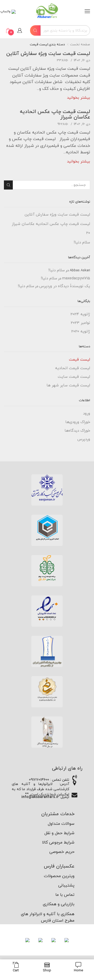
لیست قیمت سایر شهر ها (68, 385)
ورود (86, 413)
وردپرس (83, 439)
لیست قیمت (79, 359)
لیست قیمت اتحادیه (72, 368)
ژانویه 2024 (80, 314)
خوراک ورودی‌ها (77, 422)
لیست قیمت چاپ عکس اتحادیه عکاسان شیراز (55, 114)
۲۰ (88, 233)
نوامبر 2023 (80, 323)
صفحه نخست (80, 44)
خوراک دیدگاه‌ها (77, 430)
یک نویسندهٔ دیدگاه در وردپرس (64, 286)
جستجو (8, 184)
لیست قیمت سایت (74, 377)
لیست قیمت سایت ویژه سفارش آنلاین (48, 53)
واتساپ (5, 11)
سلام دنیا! (82, 242)
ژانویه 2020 (80, 331)
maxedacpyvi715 (76, 278)
